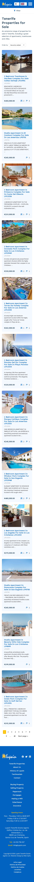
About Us (17, 767)
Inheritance (17, 802)
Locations (17, 869)
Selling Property (17, 788)
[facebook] (22, 756)
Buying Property (17, 785)
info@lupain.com (19, 845)
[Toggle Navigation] (30, 4)
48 (14, 736)
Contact (17, 778)
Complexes (17, 872)
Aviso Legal (18, 862)
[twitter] (26, 756)
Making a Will (17, 799)
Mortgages (17, 795)
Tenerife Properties (17, 764)
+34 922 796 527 (18, 842)
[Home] (7, 4)
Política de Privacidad (17, 865)
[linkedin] (30, 756)
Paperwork (17, 792)
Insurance (17, 806)
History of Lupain (17, 771)
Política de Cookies (17, 867)
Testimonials (17, 774)
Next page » (23, 736)
